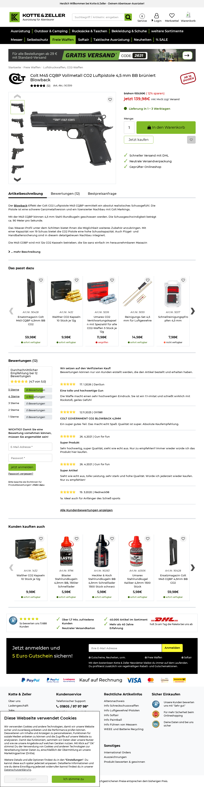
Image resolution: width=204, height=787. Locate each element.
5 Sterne (13, 389)
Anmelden (173, 648)
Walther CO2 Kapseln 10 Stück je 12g (66, 318)
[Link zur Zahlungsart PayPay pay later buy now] (53, 680)
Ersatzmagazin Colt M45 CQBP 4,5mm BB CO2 (30, 320)
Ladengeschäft (18, 705)
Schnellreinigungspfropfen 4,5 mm (173, 318)
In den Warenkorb (168, 127)
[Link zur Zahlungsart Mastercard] (150, 680)
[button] (20, 31)
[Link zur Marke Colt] (17, 80)
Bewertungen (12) (65, 194)
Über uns (14, 701)
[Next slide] (17, 180)
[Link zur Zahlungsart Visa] (134, 680)
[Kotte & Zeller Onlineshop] (37, 16)
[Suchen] (128, 17)
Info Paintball (113, 719)
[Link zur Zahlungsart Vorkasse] (164, 680)
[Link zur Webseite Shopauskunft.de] (156, 703)
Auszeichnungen (115, 757)
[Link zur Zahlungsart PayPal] (30, 680)
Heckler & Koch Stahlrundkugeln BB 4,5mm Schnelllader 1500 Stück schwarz (102, 581)
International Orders (117, 752)
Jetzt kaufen (139, 140)
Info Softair (111, 715)
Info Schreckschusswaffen (121, 705)
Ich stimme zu (73, 779)
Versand (174, 99)
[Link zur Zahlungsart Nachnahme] (179, 680)
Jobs (11, 710)
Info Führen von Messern (120, 724)
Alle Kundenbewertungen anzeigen (86, 510)
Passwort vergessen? (20, 473)
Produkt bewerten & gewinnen (124, 761)
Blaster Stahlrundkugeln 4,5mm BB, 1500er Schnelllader (66, 581)
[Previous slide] (17, 96)
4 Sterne (14, 396)
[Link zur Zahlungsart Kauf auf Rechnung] (101, 680)
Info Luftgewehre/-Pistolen (122, 710)
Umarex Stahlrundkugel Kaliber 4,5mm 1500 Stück (137, 581)
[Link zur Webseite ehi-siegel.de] (156, 713)
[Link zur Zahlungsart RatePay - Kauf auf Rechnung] (69, 680)
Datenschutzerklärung (17, 769)
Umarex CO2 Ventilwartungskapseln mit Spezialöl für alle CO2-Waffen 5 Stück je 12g (102, 324)
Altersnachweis (114, 701)
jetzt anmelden (22, 467)
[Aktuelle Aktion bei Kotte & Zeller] (102, 55)
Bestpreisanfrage (102, 194)
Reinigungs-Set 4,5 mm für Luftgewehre (138, 318)
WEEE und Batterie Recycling (123, 729)
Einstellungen (26, 779)
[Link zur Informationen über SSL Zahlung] (156, 723)
